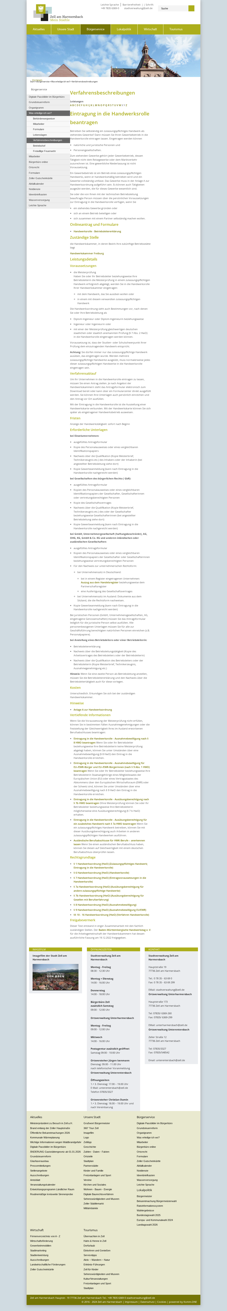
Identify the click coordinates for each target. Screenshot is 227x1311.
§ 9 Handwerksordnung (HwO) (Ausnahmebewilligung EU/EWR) (110, 909)
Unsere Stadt (65, 29)
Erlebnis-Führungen (94, 1264)
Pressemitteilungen (40, 1165)
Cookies (161, 1301)
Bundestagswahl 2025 (148, 1215)
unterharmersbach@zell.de (171, 1025)
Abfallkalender (144, 1165)
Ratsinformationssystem (150, 1205)
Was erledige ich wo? (60, 81)
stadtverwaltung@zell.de (138, 8)
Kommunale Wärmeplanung (45, 1137)
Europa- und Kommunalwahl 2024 (155, 1220)
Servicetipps (90, 1255)
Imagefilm (89, 1132)
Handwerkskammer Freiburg (87, 253)
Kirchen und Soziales (95, 1184)
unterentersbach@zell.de (113, 1087)
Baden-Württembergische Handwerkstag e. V (125, 929)
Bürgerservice (95, 29)
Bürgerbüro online (146, 1146)
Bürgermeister (144, 1196)
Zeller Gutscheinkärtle (148, 1161)
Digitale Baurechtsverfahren (99, 1194)
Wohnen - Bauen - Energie (98, 1189)
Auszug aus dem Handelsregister (100, 582)
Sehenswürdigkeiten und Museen (101, 1199)
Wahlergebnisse (145, 1210)
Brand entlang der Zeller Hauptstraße (50, 1128)
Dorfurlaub (89, 1245)
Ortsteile (88, 1156)
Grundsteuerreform (40, 1156)
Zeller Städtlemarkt (94, 1203)
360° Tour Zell (91, 1128)
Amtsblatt (35, 1180)
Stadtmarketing (38, 1250)
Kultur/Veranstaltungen (96, 1278)
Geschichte (90, 1146)
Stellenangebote (38, 1170)
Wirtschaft (150, 29)
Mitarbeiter (142, 1142)
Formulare (142, 1156)
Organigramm (144, 1132)
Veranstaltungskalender (42, 1184)
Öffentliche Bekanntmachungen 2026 (50, 1132)
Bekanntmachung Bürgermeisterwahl (156, 1201)
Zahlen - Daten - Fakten (96, 1151)
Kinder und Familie (93, 1170)
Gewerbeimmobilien (40, 1245)
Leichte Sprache (110, 4)
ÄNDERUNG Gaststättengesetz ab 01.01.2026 (55, 1151)
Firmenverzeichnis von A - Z (45, 1236)
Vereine (88, 1180)
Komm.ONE (190, 1301)
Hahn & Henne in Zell (95, 1241)
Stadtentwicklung (39, 1255)
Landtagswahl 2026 (147, 1224)
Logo (86, 1137)
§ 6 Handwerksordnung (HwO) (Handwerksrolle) (101, 872)
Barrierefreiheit (132, 4)
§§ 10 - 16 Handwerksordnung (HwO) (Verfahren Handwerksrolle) (111, 914)
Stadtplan (89, 1161)
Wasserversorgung (147, 1180)
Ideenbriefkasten (146, 1175)
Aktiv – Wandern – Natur (97, 1259)
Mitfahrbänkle (91, 1208)
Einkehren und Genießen (97, 1250)
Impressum (131, 1301)
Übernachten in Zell (94, 1236)
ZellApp (88, 1142)
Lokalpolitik (124, 29)
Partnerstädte (91, 1165)
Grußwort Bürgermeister (97, 1123)
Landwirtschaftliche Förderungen (47, 1264)
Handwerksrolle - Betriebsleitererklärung (97, 231)
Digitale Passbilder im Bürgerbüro (48, 1146)
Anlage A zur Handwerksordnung (93, 709)
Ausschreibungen (39, 1175)
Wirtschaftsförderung (41, 1241)
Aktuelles (39, 29)
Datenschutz (147, 1301)
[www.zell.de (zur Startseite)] (58, 20)
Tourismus (176, 29)
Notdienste (142, 1170)
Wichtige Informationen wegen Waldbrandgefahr (55, 1142)
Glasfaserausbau (39, 1161)
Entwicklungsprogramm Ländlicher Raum (52, 1189)
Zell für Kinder (91, 1269)
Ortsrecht (142, 1151)
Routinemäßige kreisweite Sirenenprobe (51, 1194)
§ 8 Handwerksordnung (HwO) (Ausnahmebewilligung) (105, 904)
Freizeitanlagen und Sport (97, 1175)
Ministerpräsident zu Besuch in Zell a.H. (51, 1123)
